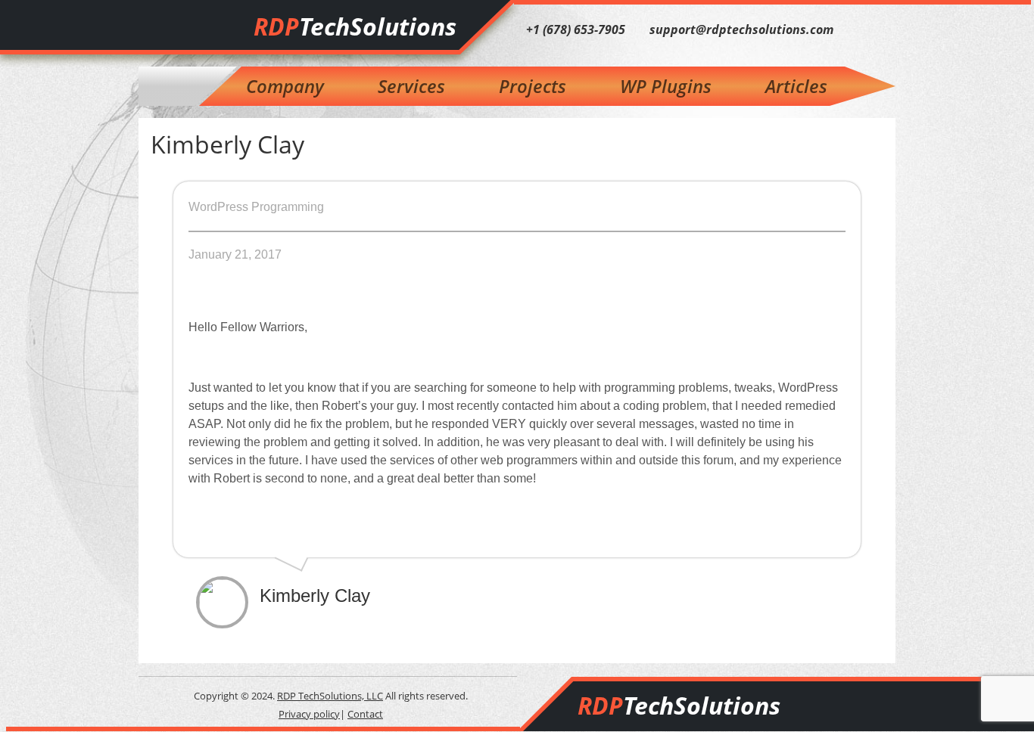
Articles (796, 85)
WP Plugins (666, 85)
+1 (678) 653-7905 (575, 29)
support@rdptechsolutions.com (741, 29)
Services (411, 85)
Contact (365, 714)
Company (285, 85)
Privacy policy (309, 714)
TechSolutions (355, 26)
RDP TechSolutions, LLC (330, 696)
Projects (532, 85)
